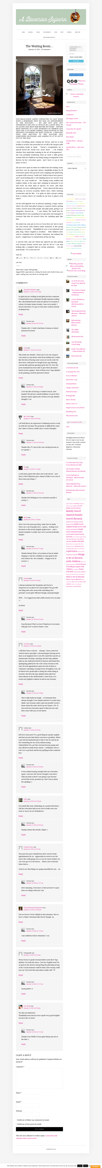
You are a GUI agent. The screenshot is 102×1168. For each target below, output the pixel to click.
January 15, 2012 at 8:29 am (34, 825)
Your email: (71, 53)
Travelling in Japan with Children (76, 225)
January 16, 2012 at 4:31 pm (32, 580)
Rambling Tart (71, 411)
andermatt (68, 248)
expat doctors (29, 272)
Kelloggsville (70, 395)
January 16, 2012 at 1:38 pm (34, 693)
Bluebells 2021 (71, 133)
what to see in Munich (73, 579)
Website (19, 1111)
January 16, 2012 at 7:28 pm (32, 519)
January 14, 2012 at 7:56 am (34, 931)
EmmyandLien (71, 384)
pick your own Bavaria (79, 548)
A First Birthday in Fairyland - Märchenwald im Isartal (75, 477)
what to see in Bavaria (75, 577)
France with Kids (76, 222)
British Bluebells (69, 503)
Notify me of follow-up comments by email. (33, 1120)
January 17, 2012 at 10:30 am (35, 442)
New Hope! (70, 137)
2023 (67, 106)
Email (18, 1102)
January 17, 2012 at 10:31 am (35, 493)
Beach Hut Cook (71, 379)
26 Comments (45, 49)
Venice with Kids (75, 241)
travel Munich (75, 569)
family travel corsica (80, 234)
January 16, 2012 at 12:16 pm (32, 646)
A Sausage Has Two (73, 372)
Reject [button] (85, 1165)
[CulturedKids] (76, 253)
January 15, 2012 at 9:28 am (34, 767)
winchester (69, 586)
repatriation (71, 551)
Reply (21, 314)
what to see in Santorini (76, 584)
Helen (25, 799)
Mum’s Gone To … (72, 403)
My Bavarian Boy (77, 336)
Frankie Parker (28, 847)
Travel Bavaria (70, 236)
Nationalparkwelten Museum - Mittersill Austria (78, 313)
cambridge (76, 503)
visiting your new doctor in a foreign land (34, 274)
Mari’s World (70, 400)
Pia (25, 467)
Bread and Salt (76, 356)
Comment (20, 1067)
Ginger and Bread (72, 388)
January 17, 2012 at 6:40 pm (34, 387)
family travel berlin (78, 201)
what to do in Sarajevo (80, 574)
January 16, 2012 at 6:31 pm (34, 619)
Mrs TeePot (27, 416)
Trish (25, 348)
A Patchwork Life (72, 368)
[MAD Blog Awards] (76, 264)
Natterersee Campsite (73, 544)
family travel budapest (72, 521)
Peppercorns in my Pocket (75, 407)
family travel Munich (72, 529)
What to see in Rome (77, 243)
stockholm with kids (71, 215)
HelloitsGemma (71, 391)
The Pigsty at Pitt (72, 118)
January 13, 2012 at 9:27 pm (32, 955)
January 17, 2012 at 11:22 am (32, 350)
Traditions (70, 114)
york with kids (77, 586)
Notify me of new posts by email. (29, 1124)
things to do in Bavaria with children (75, 558)
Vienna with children (77, 239)
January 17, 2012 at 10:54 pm (32, 292)
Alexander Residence (30, 289)
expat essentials (77, 505)
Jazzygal (26, 578)
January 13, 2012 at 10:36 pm (32, 910)
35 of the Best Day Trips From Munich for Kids (78, 283)
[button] (58, 36)
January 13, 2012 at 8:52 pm (32, 1008)
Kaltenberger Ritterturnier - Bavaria (76, 322)
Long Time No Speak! (73, 129)
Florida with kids (76, 217)
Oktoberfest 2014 (79, 546)
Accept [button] (80, 1165)
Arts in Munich (71, 376)
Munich (67, 544)
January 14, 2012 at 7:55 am (34, 984)
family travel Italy (71, 206)
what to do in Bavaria (71, 227)
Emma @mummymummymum (33, 907)
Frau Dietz (27, 644)
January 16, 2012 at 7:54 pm (32, 469)
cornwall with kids (70, 199)
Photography (33, 270)
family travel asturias (75, 232)
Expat (26, 270)
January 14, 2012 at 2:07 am (32, 849)
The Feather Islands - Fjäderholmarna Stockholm (78, 292)
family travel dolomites (76, 210)
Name (19, 1093)
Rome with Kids (80, 203)
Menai (26, 517)
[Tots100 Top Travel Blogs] (76, 271)
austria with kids (78, 246)
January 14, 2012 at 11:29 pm (32, 801)
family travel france (76, 248)
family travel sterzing (71, 203)
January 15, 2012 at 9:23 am (32, 730)
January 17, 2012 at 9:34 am (32, 418)
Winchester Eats (72, 415)
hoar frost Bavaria (71, 539)
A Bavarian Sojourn (76, 422)
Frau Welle (27, 1006)
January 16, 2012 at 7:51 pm (34, 548)
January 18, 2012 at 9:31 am (34, 323)
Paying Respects (71, 110)
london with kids (79, 212)
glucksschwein (83, 536)
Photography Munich (70, 548)
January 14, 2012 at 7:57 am (34, 883)
